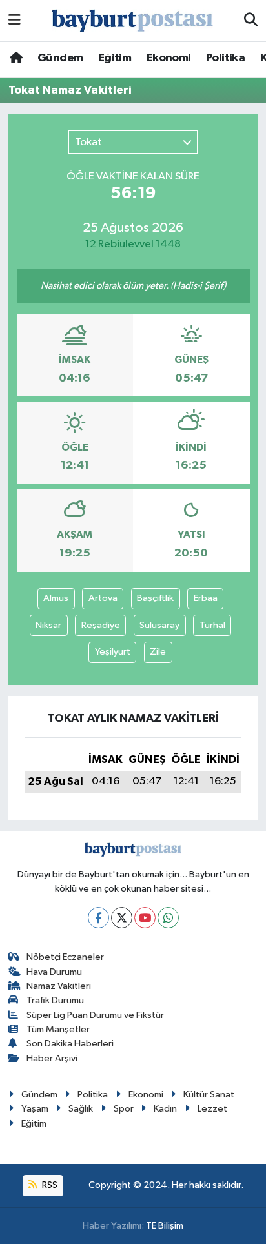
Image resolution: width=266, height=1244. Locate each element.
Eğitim (114, 58)
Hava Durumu (54, 972)
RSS (48, 1185)
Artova (103, 598)
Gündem (60, 58)
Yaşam (34, 1109)
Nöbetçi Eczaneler (65, 957)
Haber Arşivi (51, 1058)
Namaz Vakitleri (58, 986)
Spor (124, 1109)
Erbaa (206, 598)
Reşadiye (100, 625)
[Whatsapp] (168, 917)
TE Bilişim (164, 1225)
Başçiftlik (155, 598)
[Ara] (251, 20)
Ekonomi (169, 58)
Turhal (212, 625)
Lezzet (212, 1109)
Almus (55, 598)
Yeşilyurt (112, 652)
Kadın (165, 1109)
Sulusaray (159, 625)
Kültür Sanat (208, 1094)
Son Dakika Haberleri (70, 1043)
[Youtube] (145, 917)
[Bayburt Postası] (132, 21)
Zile (158, 652)
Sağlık (80, 1109)
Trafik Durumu (55, 1000)
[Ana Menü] (14, 20)
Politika (225, 58)
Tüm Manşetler (58, 1029)
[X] (121, 917)
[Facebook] (98, 917)
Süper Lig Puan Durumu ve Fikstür (95, 1015)
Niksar (48, 625)
